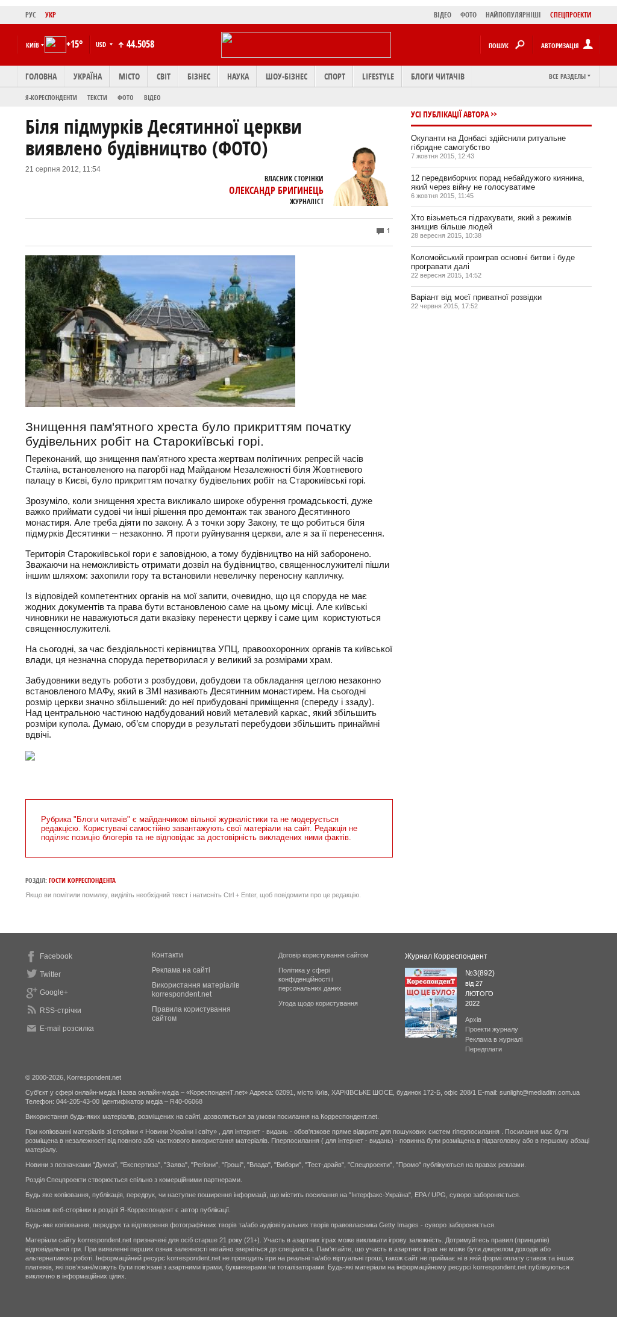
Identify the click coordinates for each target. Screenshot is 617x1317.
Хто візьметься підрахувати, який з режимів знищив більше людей (491, 222)
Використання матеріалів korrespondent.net (195, 989)
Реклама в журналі (493, 1039)
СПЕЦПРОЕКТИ (571, 15)
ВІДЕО (442, 15)
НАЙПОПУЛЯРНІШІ (513, 15)
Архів (473, 1019)
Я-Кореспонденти (51, 97)
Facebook (56, 956)
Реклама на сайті (181, 970)
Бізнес (198, 76)
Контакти (167, 955)
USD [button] (102, 44)
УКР (50, 15)
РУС (30, 15)
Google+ (54, 992)
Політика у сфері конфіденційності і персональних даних (310, 979)
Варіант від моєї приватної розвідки (476, 297)
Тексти (97, 97)
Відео (152, 97)
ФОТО (468, 15)
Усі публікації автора (450, 114)
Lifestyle (378, 76)
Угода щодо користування (318, 1003)
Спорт (334, 76)
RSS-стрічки (60, 1010)
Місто (129, 76)
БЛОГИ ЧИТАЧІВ (438, 76)
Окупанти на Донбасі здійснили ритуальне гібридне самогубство (488, 143)
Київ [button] (32, 44)
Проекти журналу (491, 1029)
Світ (164, 76)
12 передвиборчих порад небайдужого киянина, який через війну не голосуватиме (497, 182)
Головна (41, 76)
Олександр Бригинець (276, 190)
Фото (125, 97)
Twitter (50, 974)
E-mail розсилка (67, 1028)
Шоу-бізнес (286, 76)
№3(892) (480, 973)
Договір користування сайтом (323, 955)
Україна (88, 76)
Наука (238, 76)
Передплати (483, 1049)
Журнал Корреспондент (446, 956)
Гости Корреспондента (82, 880)
